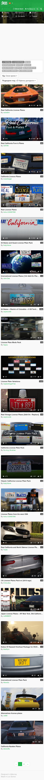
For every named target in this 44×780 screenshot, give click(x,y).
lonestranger (7, 179)
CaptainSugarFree (9, 384)
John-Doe (6, 278)
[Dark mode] (37, 9)
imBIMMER (7, 616)
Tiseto (5, 550)
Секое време (9, 76)
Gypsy (5, 345)
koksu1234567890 (9, 212)
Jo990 (5, 715)
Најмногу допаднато (18, 80)
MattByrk (6, 649)
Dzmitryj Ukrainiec (9, 450)
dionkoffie (6, 749)
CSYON (5, 145)
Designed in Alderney (9, 774)
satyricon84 (7, 311)
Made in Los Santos (8, 776)
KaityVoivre (7, 245)
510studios (7, 583)
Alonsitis (6, 682)
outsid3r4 (6, 112)
